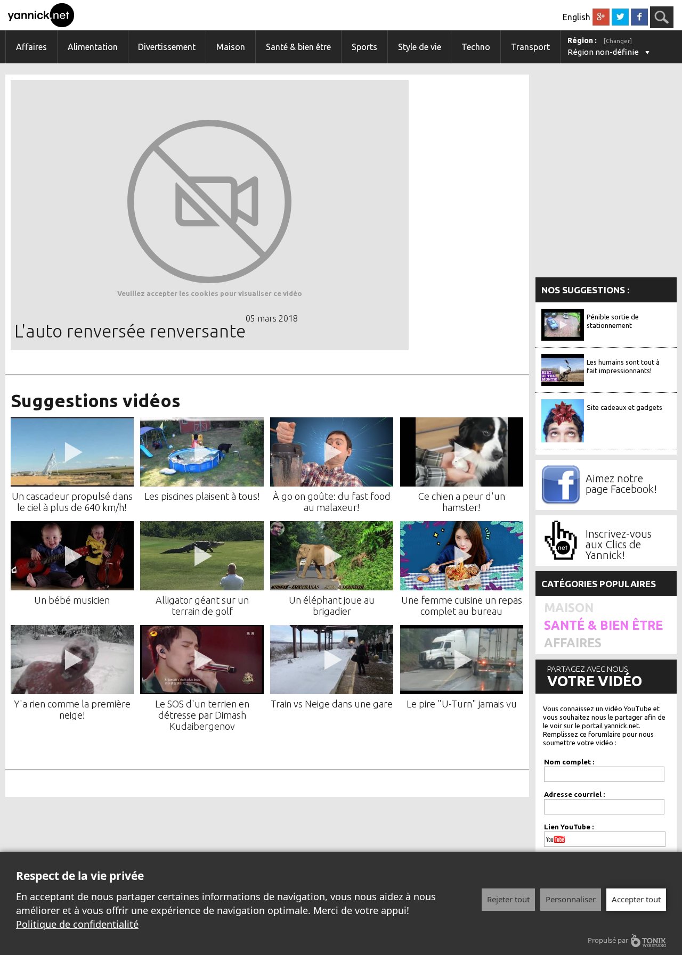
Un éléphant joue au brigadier (332, 605)
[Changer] (618, 41)
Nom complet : (569, 761)
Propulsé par (608, 940)
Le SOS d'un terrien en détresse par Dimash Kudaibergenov (202, 714)
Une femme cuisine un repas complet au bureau (461, 605)
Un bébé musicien (72, 600)
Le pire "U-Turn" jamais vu (462, 703)
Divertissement (167, 47)
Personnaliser (571, 899)
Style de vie (419, 47)
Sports (364, 47)
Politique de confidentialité (77, 924)
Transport (530, 47)
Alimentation (93, 47)
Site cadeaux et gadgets (624, 407)
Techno (475, 47)
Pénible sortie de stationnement (613, 321)
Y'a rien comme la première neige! (72, 709)
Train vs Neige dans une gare (332, 703)
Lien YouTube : (569, 826)
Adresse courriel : (574, 794)
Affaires (31, 47)
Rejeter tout (508, 899)
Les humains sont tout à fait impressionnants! (623, 366)
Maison (230, 47)
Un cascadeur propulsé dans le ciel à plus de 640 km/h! (72, 502)
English (576, 17)
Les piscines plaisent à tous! (202, 496)
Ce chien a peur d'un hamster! (461, 502)
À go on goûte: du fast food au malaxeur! (332, 502)
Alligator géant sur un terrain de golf (202, 605)
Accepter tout (636, 899)
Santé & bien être (298, 47)
